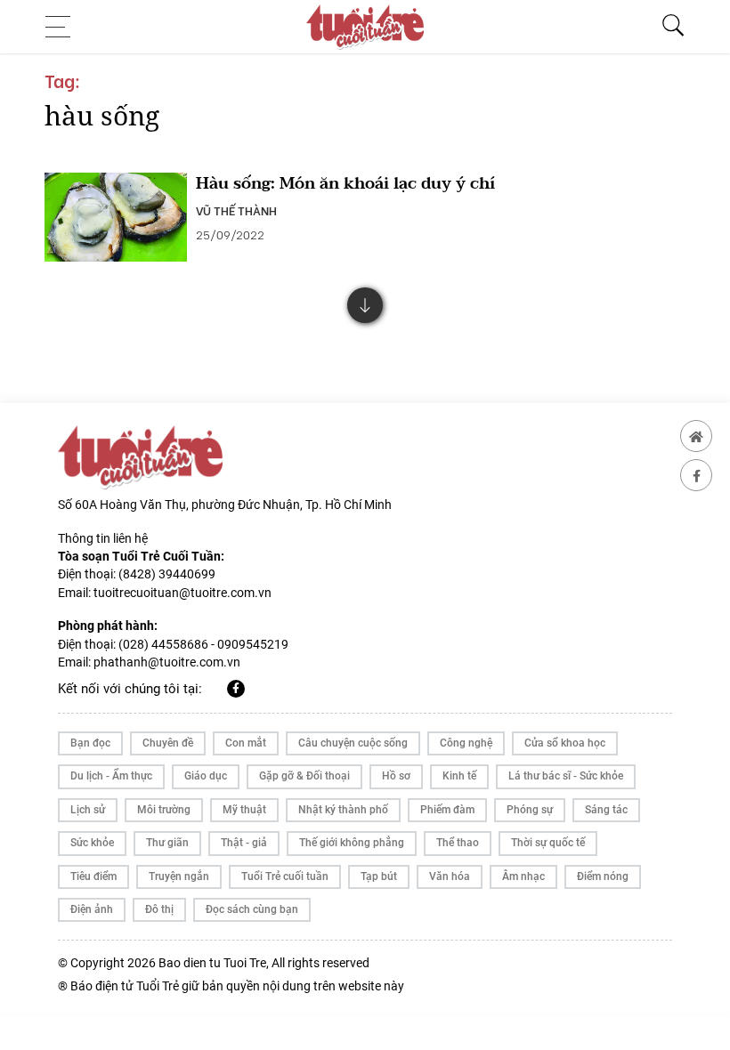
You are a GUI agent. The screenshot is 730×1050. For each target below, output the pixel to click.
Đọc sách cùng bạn (252, 909)
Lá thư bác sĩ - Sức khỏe (565, 776)
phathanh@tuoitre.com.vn (166, 662)
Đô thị (159, 909)
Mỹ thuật (244, 810)
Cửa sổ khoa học (564, 743)
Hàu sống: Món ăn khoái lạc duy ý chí (345, 184)
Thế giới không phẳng (351, 842)
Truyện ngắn (179, 876)
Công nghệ (466, 743)
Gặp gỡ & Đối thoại (304, 776)
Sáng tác (606, 810)
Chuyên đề (167, 743)
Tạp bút (379, 876)
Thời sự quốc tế (548, 842)
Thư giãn (167, 842)
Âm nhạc (523, 876)
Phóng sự (530, 810)
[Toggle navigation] (63, 27)
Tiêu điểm (93, 876)
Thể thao (457, 842)
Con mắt (245, 743)
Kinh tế (459, 776)
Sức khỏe (92, 842)
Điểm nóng (603, 876)
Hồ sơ (396, 776)
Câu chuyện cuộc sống (353, 743)
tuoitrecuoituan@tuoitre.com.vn (182, 593)
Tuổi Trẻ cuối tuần (284, 876)
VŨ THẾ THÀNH (236, 210)
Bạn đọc (90, 743)
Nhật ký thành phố (343, 810)
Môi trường (164, 810)
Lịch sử (87, 810)
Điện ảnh (91, 909)
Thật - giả (244, 842)
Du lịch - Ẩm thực (111, 776)
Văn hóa (449, 876)
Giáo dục (205, 776)
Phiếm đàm (447, 810)
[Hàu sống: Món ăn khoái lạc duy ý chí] (116, 217)
